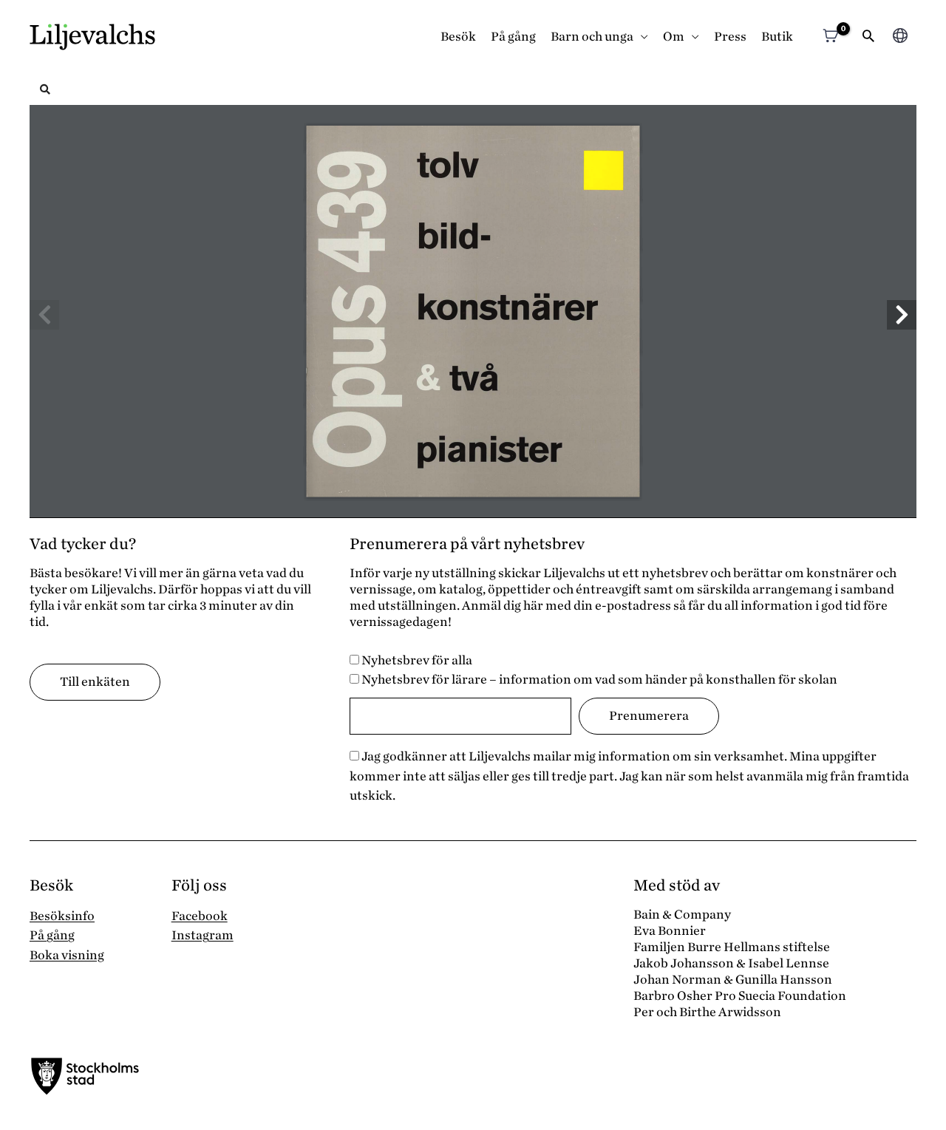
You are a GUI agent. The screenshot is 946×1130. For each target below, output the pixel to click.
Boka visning (67, 955)
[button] (868, 37)
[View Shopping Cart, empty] (830, 37)
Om (673, 37)
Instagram (202, 935)
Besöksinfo (62, 916)
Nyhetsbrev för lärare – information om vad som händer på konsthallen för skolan (598, 680)
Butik (777, 37)
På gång (513, 37)
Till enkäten (95, 682)
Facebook (199, 916)
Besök (458, 37)
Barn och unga (592, 37)
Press (730, 37)
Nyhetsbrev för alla (415, 660)
